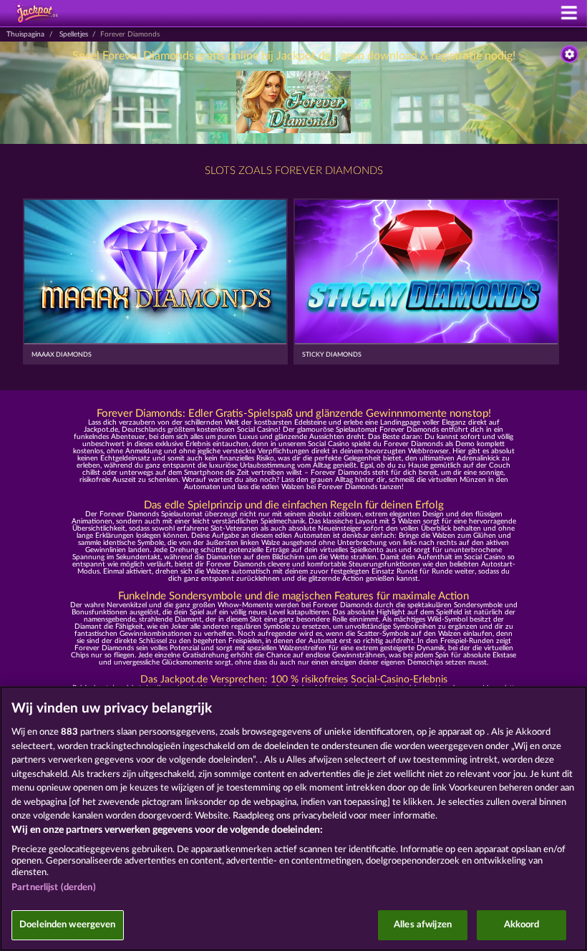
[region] (293, 818)
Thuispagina (25, 34)
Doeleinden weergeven (67, 925)
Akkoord (522, 925)
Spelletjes (73, 34)
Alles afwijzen (423, 925)
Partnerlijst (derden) (53, 887)
